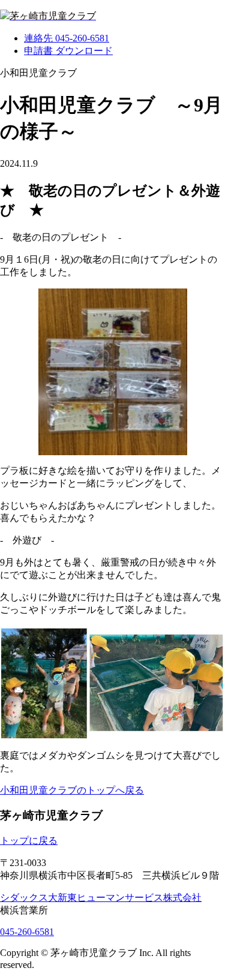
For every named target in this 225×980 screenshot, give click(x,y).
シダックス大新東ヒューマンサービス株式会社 (101, 897)
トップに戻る (29, 840)
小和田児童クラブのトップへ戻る (72, 790)
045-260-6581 (27, 932)
